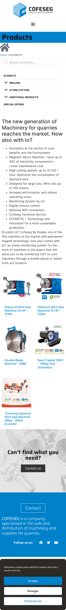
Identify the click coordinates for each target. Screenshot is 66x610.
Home (3, 54)
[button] (33, 24)
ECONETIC (10, 75)
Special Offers (14, 104)
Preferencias (33, 601)
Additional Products (23, 97)
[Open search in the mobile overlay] (33, 62)
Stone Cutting (19, 90)
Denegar (33, 591)
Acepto (33, 581)
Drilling (14, 82)
